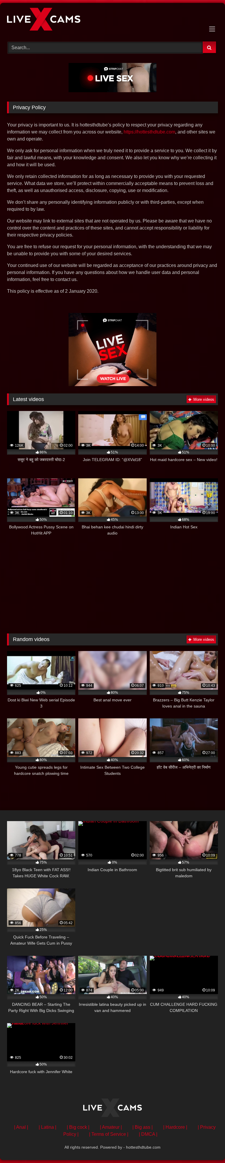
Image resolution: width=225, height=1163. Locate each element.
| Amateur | (111, 1127)
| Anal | (21, 1127)
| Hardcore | (175, 1127)
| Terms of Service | (108, 1134)
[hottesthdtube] (112, 20)
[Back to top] (206, 1145)
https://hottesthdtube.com (149, 131)
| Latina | (47, 1127)
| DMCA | (148, 1134)
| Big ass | (142, 1127)
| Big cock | (78, 1127)
